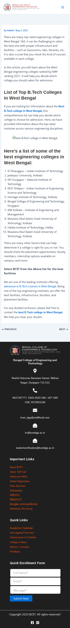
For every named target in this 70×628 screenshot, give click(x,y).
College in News (18, 542)
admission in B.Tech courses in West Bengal (30, 286)
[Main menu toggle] (62, 7)
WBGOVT (16, 499)
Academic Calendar (21, 528)
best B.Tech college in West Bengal (40, 312)
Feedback (15, 551)
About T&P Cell (18, 472)
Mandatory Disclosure (21, 508)
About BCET (16, 467)
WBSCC (15, 495)
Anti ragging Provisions (22, 532)
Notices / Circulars (19, 547)
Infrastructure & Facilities (23, 537)
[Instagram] (37, 622)
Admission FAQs (18, 476)
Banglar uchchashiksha (23, 504)
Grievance (16, 490)
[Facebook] (32, 622)
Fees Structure (17, 486)
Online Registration (20, 481)
